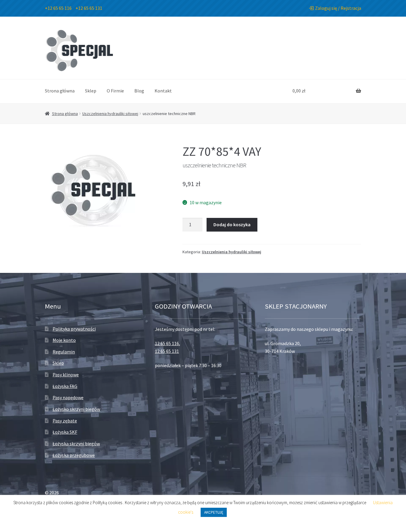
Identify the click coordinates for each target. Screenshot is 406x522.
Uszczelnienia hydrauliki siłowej (110, 113)
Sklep (90, 91)
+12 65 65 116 (58, 8)
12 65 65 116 (167, 343)
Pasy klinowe (66, 375)
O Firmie (115, 91)
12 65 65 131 (167, 351)
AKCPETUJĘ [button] (213, 512)
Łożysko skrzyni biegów (76, 409)
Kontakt (163, 91)
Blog (139, 91)
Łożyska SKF (65, 432)
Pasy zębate (65, 421)
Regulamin (64, 352)
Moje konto (64, 340)
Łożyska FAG (65, 386)
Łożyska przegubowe (74, 455)
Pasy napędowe (68, 397)
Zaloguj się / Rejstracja (338, 8)
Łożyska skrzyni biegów (76, 443)
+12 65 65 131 (88, 8)
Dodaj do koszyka (232, 224)
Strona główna (60, 91)
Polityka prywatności (74, 329)
